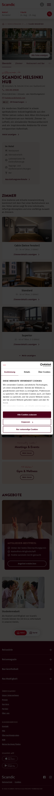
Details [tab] (27, 372)
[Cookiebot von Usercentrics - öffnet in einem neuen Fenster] (40, 365)
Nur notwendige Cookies (27, 429)
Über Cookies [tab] (44, 372)
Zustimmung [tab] (9, 372)
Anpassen (25, 422)
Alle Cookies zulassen (27, 415)
